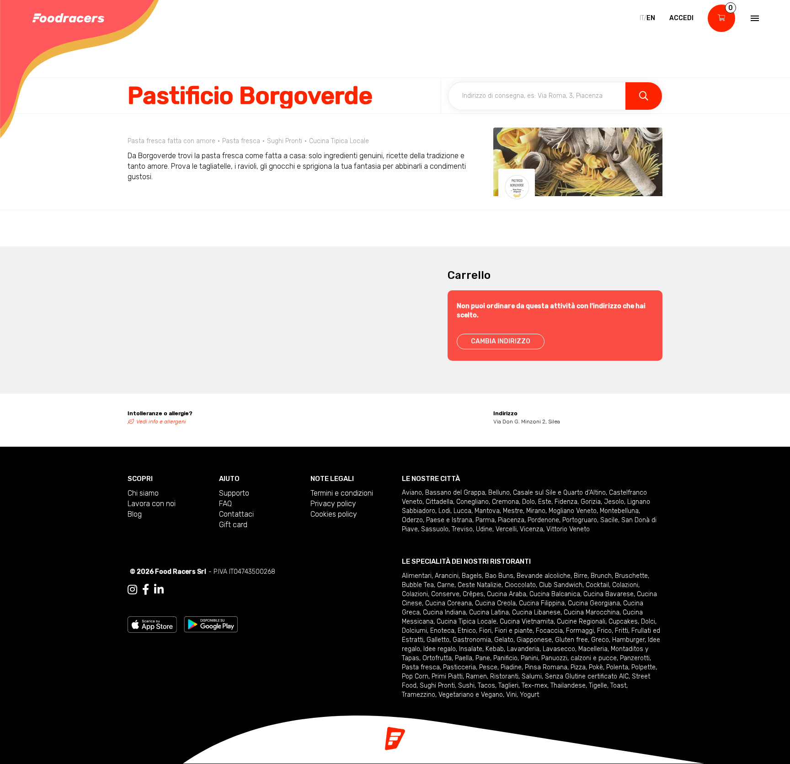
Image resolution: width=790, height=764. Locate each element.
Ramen (476, 676)
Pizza (578, 667)
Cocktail (597, 585)
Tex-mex (534, 685)
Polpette (643, 667)
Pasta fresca (421, 667)
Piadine (511, 667)
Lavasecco (559, 649)
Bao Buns (499, 576)
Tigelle (598, 685)
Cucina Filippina (542, 603)
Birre (580, 576)
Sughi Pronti (437, 685)
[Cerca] (643, 96)
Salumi (532, 676)
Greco (600, 640)
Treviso (462, 529)
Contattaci (236, 514)
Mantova (487, 511)
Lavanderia (523, 649)
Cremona (505, 502)
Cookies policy (333, 514)
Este (544, 502)
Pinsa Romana (546, 667)
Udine (484, 529)
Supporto (234, 493)
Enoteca (442, 631)
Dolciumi (414, 631)
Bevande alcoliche (544, 576)
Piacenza (511, 520)
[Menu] (753, 18)
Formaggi (580, 631)
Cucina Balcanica (554, 594)
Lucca (462, 511)
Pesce (488, 667)
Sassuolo (434, 529)
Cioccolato (520, 585)
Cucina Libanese (536, 612)
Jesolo (614, 502)
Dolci (648, 621)
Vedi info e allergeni (161, 421)
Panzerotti (635, 658)
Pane (482, 658)
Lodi (444, 511)
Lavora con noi (152, 503)
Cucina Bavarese (608, 594)
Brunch (601, 576)
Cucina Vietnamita (527, 621)
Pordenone (543, 520)
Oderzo (412, 520)
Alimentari (417, 576)
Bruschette (631, 576)
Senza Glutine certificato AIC (587, 676)
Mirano (535, 511)
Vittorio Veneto (568, 529)
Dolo (528, 502)
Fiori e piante (514, 631)
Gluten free (571, 640)
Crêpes (473, 594)
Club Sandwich (560, 585)
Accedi (681, 18)
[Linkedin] (159, 589)
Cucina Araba (506, 594)
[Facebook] (145, 589)
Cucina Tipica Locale (466, 621)
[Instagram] (132, 589)
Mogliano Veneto (573, 511)
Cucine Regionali (581, 621)
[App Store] (152, 624)
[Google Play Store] (211, 624)
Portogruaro (579, 520)
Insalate (470, 649)
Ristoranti (504, 676)
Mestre (513, 511)
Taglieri (508, 685)
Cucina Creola (495, 603)
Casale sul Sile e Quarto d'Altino (559, 493)
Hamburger (628, 640)
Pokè (596, 667)
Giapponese (534, 640)
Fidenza (566, 502)
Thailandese (568, 685)
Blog (135, 514)
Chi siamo (143, 493)
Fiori (485, 631)
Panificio (505, 658)
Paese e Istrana (449, 520)
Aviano (412, 493)
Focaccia (549, 631)
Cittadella (439, 502)
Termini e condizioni (341, 493)
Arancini (447, 576)
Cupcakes (623, 621)
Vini (511, 695)
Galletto (438, 640)
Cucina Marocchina (591, 612)
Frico (604, 631)
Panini (529, 658)
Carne (445, 585)
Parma (485, 520)
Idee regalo (439, 649)
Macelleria (593, 649)
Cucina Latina (489, 612)
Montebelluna (619, 511)
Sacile (609, 520)
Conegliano (472, 502)
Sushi (466, 685)
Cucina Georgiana (594, 603)
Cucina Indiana (444, 612)
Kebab (495, 649)
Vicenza (531, 529)
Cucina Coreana (448, 603)
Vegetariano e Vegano (470, 695)
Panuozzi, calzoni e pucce (579, 658)
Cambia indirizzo (500, 341)
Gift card (233, 524)
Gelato (503, 640)
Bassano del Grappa (455, 493)
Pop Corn (415, 676)
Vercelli (506, 529)
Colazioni (625, 585)
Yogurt (529, 695)
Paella (463, 658)
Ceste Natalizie (480, 585)
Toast (618, 685)
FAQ (225, 503)
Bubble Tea (418, 585)
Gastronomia (472, 640)
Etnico (467, 631)
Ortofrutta (437, 658)
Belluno (499, 493)
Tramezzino (418, 695)
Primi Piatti (447, 676)
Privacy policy (333, 503)
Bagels (472, 576)
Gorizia (591, 502)
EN (650, 18)
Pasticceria (459, 667)
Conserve (445, 594)
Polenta (617, 667)
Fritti (621, 631)
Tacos (486, 685)
